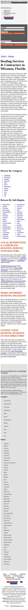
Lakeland (5, 217)
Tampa (18, 234)
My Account (9, 18)
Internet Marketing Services (14, 1)
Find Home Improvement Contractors (15, 578)
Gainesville (19, 212)
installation (21, 260)
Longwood (19, 217)
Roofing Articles (18, 575)
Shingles (6, 190)
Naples (18, 221)
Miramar (11, 56)
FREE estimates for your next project (13, 281)
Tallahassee (5, 234)
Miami (4, 219)
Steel (5, 194)
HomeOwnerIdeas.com (15, 393)
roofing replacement (7, 260)
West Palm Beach (21, 236)
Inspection (6, 179)
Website (2, 1)
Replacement (7, 186)
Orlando (5, 225)
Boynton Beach (20, 204)
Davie (18, 210)
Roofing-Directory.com (8, 266)
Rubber (6, 188)
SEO (5, 1)
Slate (5, 192)
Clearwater (5, 208)
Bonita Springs (6, 204)
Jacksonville (20, 215)
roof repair (22, 258)
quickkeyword (6, 41)
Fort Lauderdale (6, 212)
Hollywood (19, 213)
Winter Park (5, 238)
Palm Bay (19, 225)
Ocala (18, 223)
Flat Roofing (7, 177)
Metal (5, 182)
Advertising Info (9, 13)
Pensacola (19, 227)
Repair (5, 184)
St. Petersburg (20, 232)
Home (5, 574)
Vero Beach (5, 236)
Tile (5, 195)
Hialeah (4, 213)
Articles (7, 12)
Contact (7, 14)
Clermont (19, 208)
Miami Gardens (20, 219)
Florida (3, 56)
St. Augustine (6, 232)
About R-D (7, 10)
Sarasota (19, 230)
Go (12, 33)
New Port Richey (7, 223)
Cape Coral (19, 206)
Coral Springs (6, 210)
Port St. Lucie (20, 228)
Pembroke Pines (7, 227)
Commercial (7, 175)
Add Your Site (9, 17)
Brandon (5, 206)
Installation (6, 181)
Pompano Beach (7, 228)
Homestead (5, 215)
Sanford (5, 230)
